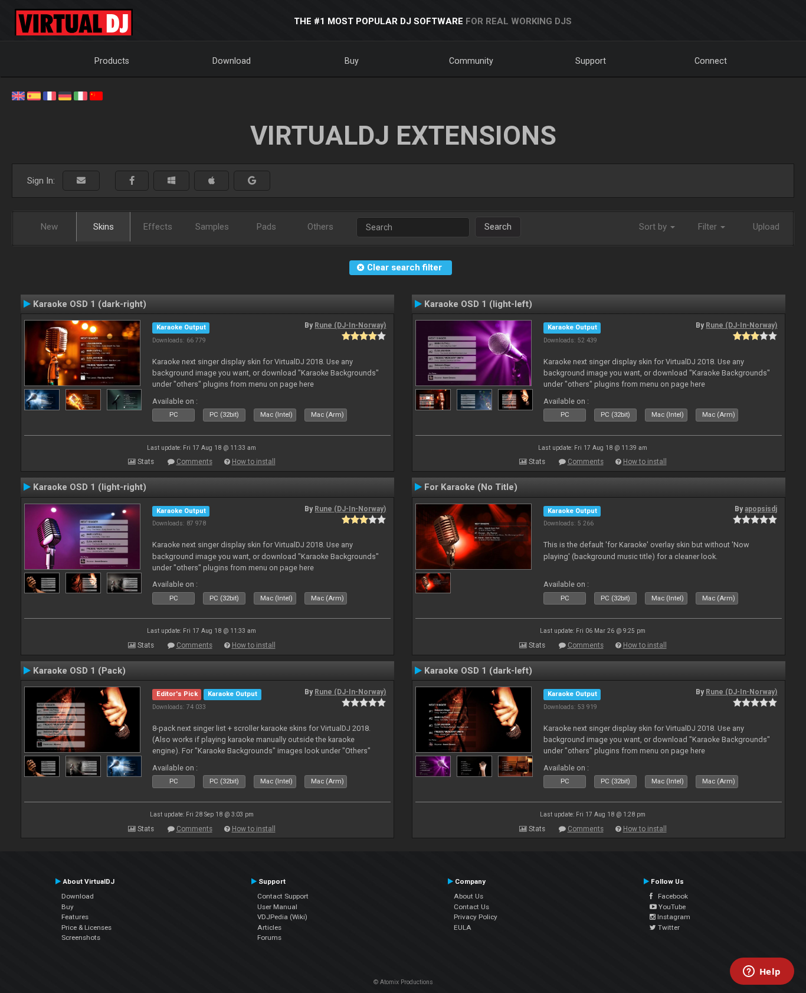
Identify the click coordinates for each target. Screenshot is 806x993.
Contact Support (283, 896)
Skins (103, 226)
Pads (266, 226)
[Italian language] (80, 95)
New (49, 226)
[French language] (49, 95)
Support (590, 61)
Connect (710, 61)
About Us (468, 896)
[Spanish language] (33, 95)
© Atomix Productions (403, 982)
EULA (462, 927)
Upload (766, 226)
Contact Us (471, 907)
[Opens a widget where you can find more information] (761, 972)
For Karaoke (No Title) (470, 487)
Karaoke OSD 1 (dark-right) (89, 304)
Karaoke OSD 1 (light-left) (478, 304)
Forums (269, 937)
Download (231, 61)
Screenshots (80, 937)
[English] (18, 95)
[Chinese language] (96, 95)
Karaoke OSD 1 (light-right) (89, 487)
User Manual (277, 907)
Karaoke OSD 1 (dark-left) (478, 670)
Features (75, 917)
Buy (352, 61)
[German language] (64, 95)
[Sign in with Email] (81, 181)
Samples (212, 226)
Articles (269, 927)
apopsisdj (761, 509)
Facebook (670, 896)
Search (498, 226)
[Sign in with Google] (252, 181)
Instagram (673, 917)
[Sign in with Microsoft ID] (171, 181)
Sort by (654, 226)
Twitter (668, 927)
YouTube (671, 907)
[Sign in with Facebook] (132, 181)
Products (111, 61)
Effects (157, 226)
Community (471, 61)
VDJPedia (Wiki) (282, 917)
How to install (254, 462)
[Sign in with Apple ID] (211, 181)
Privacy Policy (475, 917)
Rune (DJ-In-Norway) (350, 325)
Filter (708, 226)
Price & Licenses (86, 927)
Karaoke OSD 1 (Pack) (79, 670)
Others (320, 226)
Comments (194, 462)
